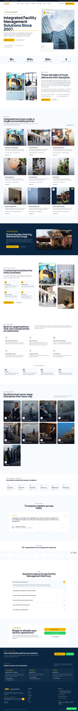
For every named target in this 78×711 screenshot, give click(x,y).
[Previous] (62, 527)
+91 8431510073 (57, 676)
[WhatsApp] (7, 701)
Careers (29, 695)
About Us (29, 690)
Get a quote (23, 246)
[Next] (65, 527)
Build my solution (8, 302)
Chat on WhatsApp (56, 631)
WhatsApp (62, 3)
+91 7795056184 (33, 675)
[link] (15, 673)
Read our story (45, 99)
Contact (49, 3)
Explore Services (20, 38)
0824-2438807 (7, 0)
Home (18, 3)
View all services (70, 125)
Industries (33, 3)
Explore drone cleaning (11, 246)
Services (27, 3)
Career (44, 3)
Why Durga (39, 3)
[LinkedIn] (5, 701)
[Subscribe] (23, 697)
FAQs (29, 698)
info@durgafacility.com (14, 0)
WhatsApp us (19, 302)
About (22, 3)
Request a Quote (69, 3)
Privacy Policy (61, 707)
